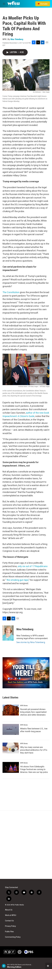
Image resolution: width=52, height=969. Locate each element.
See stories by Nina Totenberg (30, 642)
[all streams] (48, 966)
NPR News (24, 706)
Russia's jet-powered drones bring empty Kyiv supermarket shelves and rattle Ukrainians (33, 712)
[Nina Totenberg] (8, 633)
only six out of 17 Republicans (33, 566)
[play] (3, 966)
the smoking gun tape (17, 580)
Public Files (9, 932)
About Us (8, 910)
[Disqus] (26, 844)
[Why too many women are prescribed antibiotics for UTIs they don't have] (11, 748)
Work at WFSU (10, 915)
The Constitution (11, 292)
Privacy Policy (10, 926)
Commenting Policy (13, 937)
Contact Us (9, 921)
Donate (43, 4)
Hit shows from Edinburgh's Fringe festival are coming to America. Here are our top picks (34, 769)
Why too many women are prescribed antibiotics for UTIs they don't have (33, 750)
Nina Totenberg (16, 39)
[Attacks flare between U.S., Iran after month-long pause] (11, 729)
